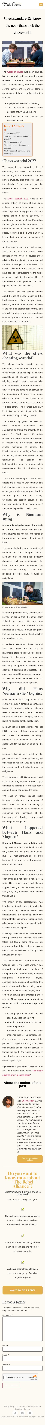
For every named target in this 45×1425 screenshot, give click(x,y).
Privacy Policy (9, 1406)
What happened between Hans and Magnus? (17, 152)
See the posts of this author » (30, 1159)
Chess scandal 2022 (12, 133)
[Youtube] (30, 1413)
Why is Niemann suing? (13, 142)
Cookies (30, 1406)
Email (5, 1355)
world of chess (15, 72)
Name (5, 1345)
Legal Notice (20, 1406)
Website (6, 1364)
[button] (41, 4)
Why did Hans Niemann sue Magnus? (17, 146)
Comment (7, 1315)
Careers (27, 1409)
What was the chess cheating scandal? (17, 137)
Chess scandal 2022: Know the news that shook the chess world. (22, 25)
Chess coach (28, 1101)
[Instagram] (22, 1413)
